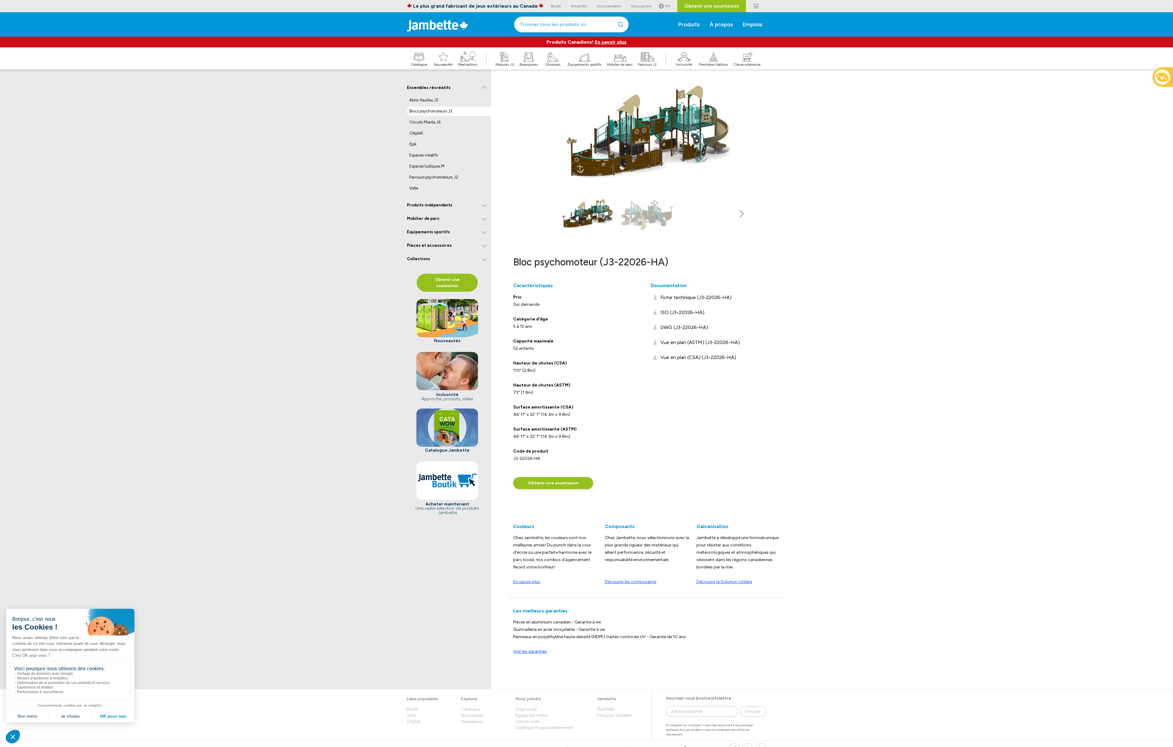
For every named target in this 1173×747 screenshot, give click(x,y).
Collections (418, 259)
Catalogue (470, 709)
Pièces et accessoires (429, 245)
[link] (691, 297)
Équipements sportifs (428, 232)
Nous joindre (528, 698)
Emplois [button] (752, 24)
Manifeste (606, 709)
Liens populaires (422, 698)
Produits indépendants (429, 205)
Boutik (412, 709)
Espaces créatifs (423, 155)
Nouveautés (472, 715)
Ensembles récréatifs (429, 87)
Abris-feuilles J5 (423, 100)
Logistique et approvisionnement (544, 727)
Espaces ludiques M (426, 166)
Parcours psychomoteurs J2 (433, 177)
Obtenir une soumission (712, 6)
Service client (527, 721)
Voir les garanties (530, 651)
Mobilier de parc (423, 218)
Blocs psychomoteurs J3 (430, 111)
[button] (742, 213)
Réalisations (471, 721)
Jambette (606, 698)
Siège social (526, 709)
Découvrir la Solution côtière (724, 581)
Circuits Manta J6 (424, 122)
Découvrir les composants (630, 581)
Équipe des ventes (532, 715)
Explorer (469, 698)
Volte (413, 188)
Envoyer (753, 711)
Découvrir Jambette (614, 715)
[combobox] (571, 24)
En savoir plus (611, 42)
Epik (412, 144)
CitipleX (416, 133)
